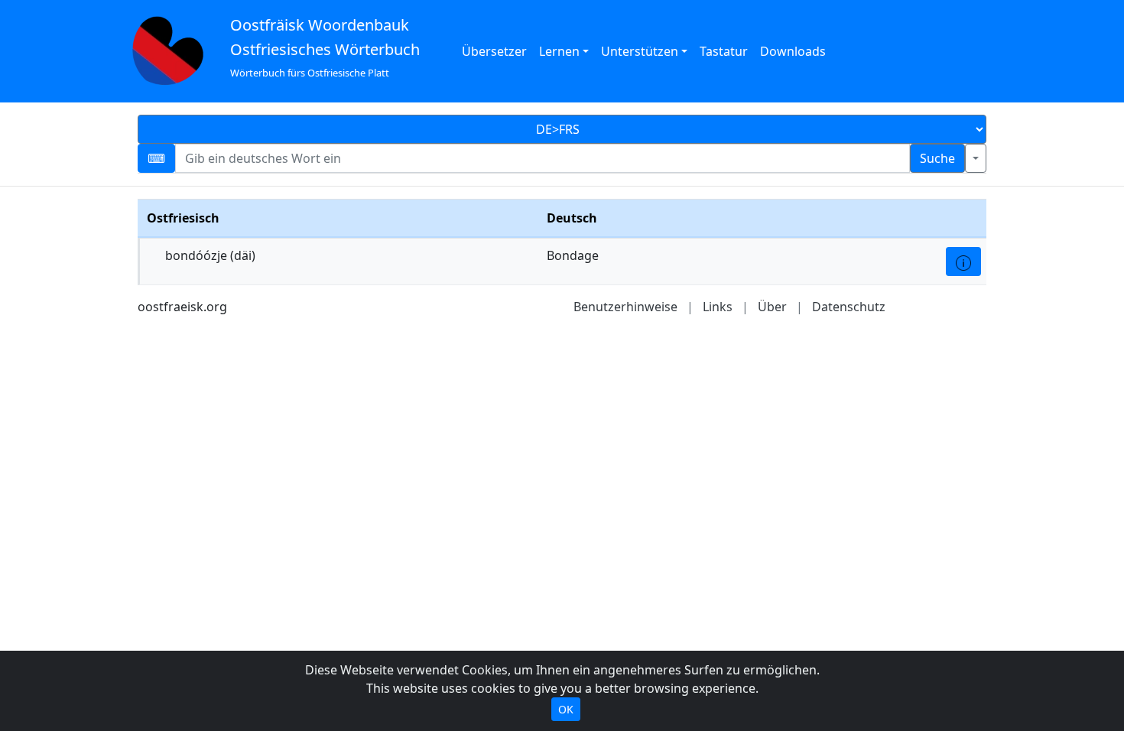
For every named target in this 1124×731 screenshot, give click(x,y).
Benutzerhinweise (625, 306)
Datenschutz (848, 306)
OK (565, 709)
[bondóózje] (963, 261)
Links (718, 306)
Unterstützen (639, 51)
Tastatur (724, 51)
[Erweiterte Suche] (975, 158)
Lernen (559, 51)
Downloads (793, 51)
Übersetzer (494, 51)
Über (772, 306)
